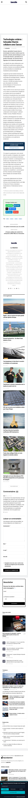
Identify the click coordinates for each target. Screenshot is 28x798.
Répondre (6, 512)
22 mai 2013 (13, 48)
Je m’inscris (12, 792)
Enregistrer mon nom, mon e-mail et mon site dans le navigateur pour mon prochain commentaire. (14, 564)
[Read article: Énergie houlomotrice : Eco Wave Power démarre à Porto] (14, 329)
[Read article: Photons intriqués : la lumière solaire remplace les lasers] (5, 715)
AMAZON (8, 762)
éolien (7, 218)
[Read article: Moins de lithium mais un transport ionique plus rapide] (5, 709)
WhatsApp (9, 205)
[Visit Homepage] (14, 2)
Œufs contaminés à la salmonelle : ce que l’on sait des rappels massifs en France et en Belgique (12, 635)
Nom (4, 544)
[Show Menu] (1, 2)
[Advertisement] (14, 19)
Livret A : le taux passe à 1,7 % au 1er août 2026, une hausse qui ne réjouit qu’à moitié (16, 697)
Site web (5, 556)
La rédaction (7, 48)
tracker (20, 218)
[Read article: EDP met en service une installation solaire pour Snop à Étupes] (14, 398)
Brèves (5, 683)
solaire (16, 218)
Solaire (5, 312)
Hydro (5, 335)
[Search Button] (26, 2)
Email (16, 212)
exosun (11, 218)
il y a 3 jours (6, 342)
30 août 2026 (12, 689)
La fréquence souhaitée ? (9, 596)
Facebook (13, 208)
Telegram (9, 212)
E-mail (5, 550)
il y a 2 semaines (6, 456)
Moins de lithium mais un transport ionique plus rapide (14, 726)
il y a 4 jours (6, 365)
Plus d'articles (14, 486)
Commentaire (6, 526)
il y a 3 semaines (6, 481)
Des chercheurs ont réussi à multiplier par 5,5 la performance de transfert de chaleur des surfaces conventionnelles (17, 703)
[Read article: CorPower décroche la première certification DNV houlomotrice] (14, 421)
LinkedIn (17, 205)
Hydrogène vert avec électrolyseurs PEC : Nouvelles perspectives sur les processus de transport (13, 477)
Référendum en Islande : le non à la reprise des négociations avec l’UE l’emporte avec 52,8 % (17, 771)
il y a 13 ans (9, 495)
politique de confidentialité (21, 796)
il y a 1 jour (5, 319)
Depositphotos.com (19, 755)
